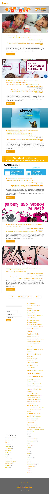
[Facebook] (22, 483)
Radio (31, 401)
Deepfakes (37, 320)
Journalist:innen (8, 450)
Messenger (29, 385)
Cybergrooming (40, 315)
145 (31, 297)
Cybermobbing (31, 317)
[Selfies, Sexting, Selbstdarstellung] (25, 255)
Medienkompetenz (34, 43)
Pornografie (37, 397)
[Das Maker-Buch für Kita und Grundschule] (25, 23)
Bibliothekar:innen (8, 440)
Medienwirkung (30, 383)
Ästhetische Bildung (30, 431)
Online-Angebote (29, 389)
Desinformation (30, 324)
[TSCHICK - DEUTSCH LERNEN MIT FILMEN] (25, 118)
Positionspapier (30, 457)
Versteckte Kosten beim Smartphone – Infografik (20, 180)
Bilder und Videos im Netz (14, 226)
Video (28, 429)
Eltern (39, 267)
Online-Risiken (40, 276)
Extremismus (34, 329)
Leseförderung (29, 360)
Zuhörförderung (41, 429)
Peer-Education (29, 391)
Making (27, 43)
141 (19, 297)
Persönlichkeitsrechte (33, 393)
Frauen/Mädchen (8, 448)
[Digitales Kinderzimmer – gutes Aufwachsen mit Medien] (25, 68)
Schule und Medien (29, 91)
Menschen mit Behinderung (10, 461)
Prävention (28, 401)
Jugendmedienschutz (29, 89)
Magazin (28, 451)
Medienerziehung (32, 370)
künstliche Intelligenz (32, 358)
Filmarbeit (19, 139)
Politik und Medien (31, 395)
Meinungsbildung (37, 383)
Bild (27, 443)
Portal (28, 455)
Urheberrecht (39, 231)
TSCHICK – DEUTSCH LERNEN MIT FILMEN (19, 134)
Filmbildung (40, 336)
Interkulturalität (36, 343)
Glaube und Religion (30, 341)
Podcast (28, 453)
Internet (22, 89)
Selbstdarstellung (32, 231)
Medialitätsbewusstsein (32, 362)
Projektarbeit (35, 139)
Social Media (24, 186)
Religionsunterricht (29, 403)
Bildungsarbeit (29, 312)
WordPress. (28, 490)
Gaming (37, 339)
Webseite (28, 470)
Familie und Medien (16, 89)
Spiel (28, 462)
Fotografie (16, 231)
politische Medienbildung (31, 397)
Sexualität (41, 407)
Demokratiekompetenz (32, 322)
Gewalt (42, 339)
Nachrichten (35, 385)
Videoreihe (29, 468)
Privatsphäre (25, 231)
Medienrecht (37, 379)
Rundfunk (34, 403)
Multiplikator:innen (8, 463)
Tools (38, 420)
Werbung (31, 429)
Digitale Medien (38, 324)
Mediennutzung (22, 91)
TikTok (35, 420)
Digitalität (41, 326)
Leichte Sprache (40, 358)
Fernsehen (29, 336)
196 (37, 297)
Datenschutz (10, 231)
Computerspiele (31, 315)
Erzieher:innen (20, 35)
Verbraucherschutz (39, 92)
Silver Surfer (39, 409)
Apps (28, 436)
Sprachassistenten (38, 416)
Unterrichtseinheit (30, 466)
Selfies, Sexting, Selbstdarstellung (16, 271)
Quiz (28, 459)
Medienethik (41, 370)
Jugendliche (8, 132)
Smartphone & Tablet (38, 91)
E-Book (28, 447)
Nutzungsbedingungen (39, 386)
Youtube (36, 429)
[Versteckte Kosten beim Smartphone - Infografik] (25, 165)
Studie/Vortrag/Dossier (31, 464)
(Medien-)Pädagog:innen (13, 80)
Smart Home (29, 411)
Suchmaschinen (30, 186)
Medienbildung (29, 139)
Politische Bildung (38, 395)
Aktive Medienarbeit (13, 43)
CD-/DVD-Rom (29, 445)
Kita (27, 35)
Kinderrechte (30, 351)
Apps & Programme (16, 185)
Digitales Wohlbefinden (29, 326)
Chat (33, 312)
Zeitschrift (29, 472)
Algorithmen (29, 308)
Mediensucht (30, 381)
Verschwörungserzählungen (34, 427)
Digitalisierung (35, 326)
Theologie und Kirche (30, 420)
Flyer (28, 449)
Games (33, 339)
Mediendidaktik (31, 368)
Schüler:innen (37, 35)
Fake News (30, 331)
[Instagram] (24, 483)
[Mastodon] (27, 483)
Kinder (25, 35)
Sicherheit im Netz (33, 409)
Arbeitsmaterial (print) (12, 35)
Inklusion (23, 139)
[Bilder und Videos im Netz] (25, 212)
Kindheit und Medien (22, 43)
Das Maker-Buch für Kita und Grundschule (18, 38)
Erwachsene (7, 444)
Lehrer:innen (31, 35)
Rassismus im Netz (37, 401)
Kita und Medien (30, 356)
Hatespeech (38, 341)
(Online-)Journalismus (31, 303)
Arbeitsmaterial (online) (23, 80)
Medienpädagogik (30, 379)
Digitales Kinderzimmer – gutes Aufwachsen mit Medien (22, 84)
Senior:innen (7, 467)
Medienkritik (29, 376)
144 (28, 297)
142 (22, 297)
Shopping (28, 409)
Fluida (25, 490)
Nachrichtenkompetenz (30, 386)
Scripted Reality (29, 407)
